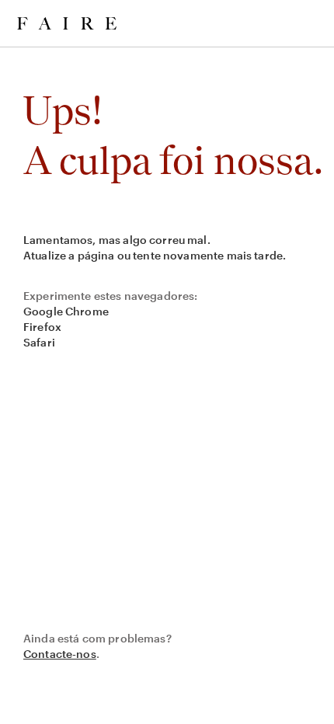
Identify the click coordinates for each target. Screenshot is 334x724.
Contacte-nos (59, 653)
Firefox (42, 326)
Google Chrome (66, 311)
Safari (39, 342)
